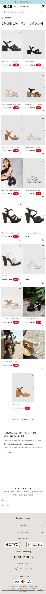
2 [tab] (4, 31)
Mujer (17, 7)
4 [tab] (29, 31)
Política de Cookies (30, 588)
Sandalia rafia (18, 405)
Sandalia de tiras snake (33, 233)
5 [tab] (30, 31)
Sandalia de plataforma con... (13, 319)
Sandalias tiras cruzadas (33, 104)
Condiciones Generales (27, 590)
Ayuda (23, 525)
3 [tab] (5, 31)
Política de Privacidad (16, 588)
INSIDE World (23, 532)
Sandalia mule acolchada (11, 362)
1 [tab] (3, 31)
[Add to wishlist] (20, 31)
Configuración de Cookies (10, 590)
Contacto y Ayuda (23, 518)
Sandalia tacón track (32, 147)
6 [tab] (32, 31)
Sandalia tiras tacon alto (11, 233)
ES (21, 568)
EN (30, 568)
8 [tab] (11, 160)
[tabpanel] (23, 387)
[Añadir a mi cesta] (20, 68)
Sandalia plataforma (32, 319)
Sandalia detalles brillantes (12, 147)
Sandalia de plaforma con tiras (13, 61)
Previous (3, 44)
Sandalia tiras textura (32, 61)
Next (20, 44)
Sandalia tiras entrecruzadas (35, 190)
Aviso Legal (40, 590)
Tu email (4, 501)
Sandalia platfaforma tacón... (13, 276)
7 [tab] (33, 31)
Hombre (25, 7)
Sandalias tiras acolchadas (11, 104)
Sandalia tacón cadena (10, 190)
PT (26, 568)
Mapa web (23, 591)
